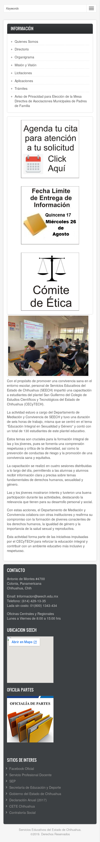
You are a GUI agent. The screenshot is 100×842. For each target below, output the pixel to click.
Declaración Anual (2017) (28, 800)
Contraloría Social (22, 812)
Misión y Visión (26, 65)
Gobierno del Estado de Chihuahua (35, 793)
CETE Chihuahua (22, 806)
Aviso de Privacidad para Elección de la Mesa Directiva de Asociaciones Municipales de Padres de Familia (51, 101)
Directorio (22, 49)
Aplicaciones (24, 80)
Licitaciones (23, 72)
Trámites (21, 88)
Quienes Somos (26, 41)
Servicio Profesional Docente (30, 774)
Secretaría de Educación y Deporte (35, 787)
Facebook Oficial (21, 768)
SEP (12, 781)
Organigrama (24, 57)
